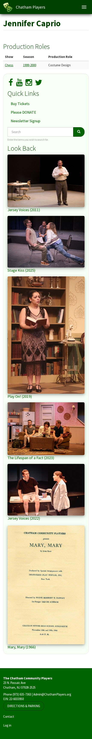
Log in (7, 725)
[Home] (8, 7)
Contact (8, 716)
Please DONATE (23, 112)
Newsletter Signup (25, 120)
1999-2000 (29, 65)
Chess (9, 65)
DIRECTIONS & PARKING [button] (23, 706)
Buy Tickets (20, 103)
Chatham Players (30, 7)
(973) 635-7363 (22, 694)
